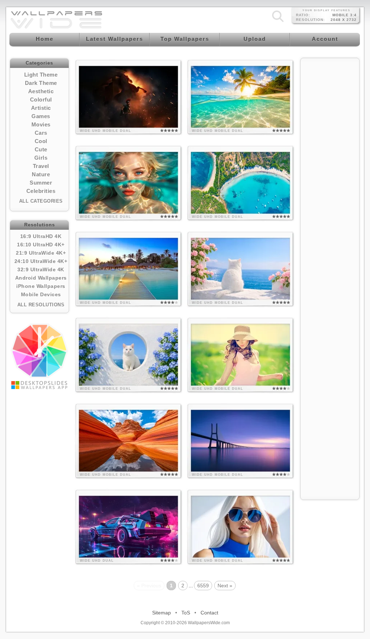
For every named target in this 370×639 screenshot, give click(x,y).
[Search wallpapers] (278, 22)
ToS (185, 613)
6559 (203, 585)
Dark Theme (41, 83)
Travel (41, 166)
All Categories (41, 201)
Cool (41, 141)
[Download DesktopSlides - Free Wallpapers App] (39, 356)
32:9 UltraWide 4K (40, 269)
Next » (225, 585)
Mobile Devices (41, 294)
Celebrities (41, 191)
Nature (41, 174)
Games (40, 116)
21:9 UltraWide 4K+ (41, 253)
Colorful (41, 99)
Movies (41, 124)
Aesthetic (41, 91)
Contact (209, 613)
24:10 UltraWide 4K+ (41, 261)
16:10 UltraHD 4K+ (41, 244)
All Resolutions (41, 304)
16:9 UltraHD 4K (41, 236)
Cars (41, 133)
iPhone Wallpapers (40, 286)
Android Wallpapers (41, 278)
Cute (41, 149)
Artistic (41, 108)
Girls (41, 158)
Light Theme (41, 75)
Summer (41, 183)
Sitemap (161, 613)
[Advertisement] (330, 170)
